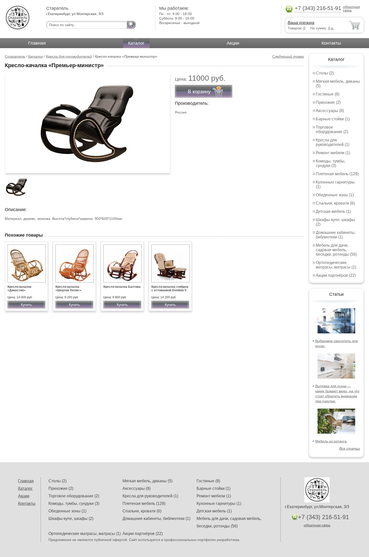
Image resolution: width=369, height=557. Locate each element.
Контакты (331, 43)
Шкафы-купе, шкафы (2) (70, 518)
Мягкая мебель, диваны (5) (147, 481)
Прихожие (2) (328, 102)
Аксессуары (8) (330, 111)
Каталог (136, 43)
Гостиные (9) (327, 94)
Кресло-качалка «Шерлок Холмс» (68, 288)
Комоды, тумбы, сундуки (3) (330, 163)
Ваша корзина (301, 23)
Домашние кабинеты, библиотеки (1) (335, 234)
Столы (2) (325, 73)
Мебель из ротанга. (331, 441)
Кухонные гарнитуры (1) (219, 503)
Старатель (15, 56)
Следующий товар (288, 56)
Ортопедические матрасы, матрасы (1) (336, 264)
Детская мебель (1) (333, 211)
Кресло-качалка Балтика (122, 287)
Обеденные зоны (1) (335, 195)
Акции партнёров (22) (336, 275)
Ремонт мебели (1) (333, 153)
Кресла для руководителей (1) (332, 142)
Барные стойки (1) (333, 119)
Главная (37, 43)
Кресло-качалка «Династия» (19, 288)
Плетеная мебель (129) (337, 174)
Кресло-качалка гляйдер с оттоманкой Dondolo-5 (169, 288)
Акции (233, 43)
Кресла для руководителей (69, 56)
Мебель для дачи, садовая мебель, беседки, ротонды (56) (336, 249)
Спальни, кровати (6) (335, 203)
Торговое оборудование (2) (332, 129)
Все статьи (349, 448)
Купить (26, 305)
